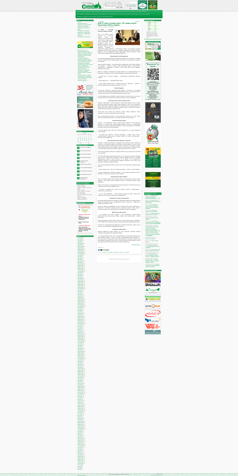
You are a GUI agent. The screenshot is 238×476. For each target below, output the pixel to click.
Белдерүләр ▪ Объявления (83, 26)
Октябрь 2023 (80, 287)
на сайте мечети (154, 32)
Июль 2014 (80, 448)
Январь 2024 (80, 282)
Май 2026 (79, 242)
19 (82, 139)
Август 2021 (80, 325)
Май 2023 (79, 294)
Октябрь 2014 (80, 444)
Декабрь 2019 (80, 354)
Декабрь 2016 (80, 406)
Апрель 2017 (80, 400)
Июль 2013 (80, 466)
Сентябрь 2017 (81, 393)
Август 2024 (80, 272)
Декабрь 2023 (80, 284)
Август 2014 (80, 447)
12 (82, 138)
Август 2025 (80, 255)
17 (78, 139)
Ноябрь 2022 (80, 303)
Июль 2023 (80, 291)
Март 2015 (80, 437)
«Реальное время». (136, 244)
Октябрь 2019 (80, 357)
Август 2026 (80, 237)
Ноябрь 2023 (80, 285)
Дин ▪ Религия (123, 14)
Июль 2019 (80, 361)
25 (80, 140)
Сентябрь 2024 (81, 271)
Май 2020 (79, 346)
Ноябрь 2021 (80, 320)
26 (82, 140)
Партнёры (80, 35)
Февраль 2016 (80, 421)
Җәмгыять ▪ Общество (120, 11)
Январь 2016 (80, 422)
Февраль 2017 (80, 403)
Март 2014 (80, 454)
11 (80, 138)
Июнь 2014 (80, 450)
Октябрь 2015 (80, 427)
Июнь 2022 (80, 310)
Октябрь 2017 (80, 392)
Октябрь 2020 (80, 339)
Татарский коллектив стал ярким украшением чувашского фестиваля (152, 265)
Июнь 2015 (80, 432)
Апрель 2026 (80, 243)
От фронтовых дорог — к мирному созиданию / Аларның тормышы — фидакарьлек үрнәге (152, 255)
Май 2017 (79, 399)
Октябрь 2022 (80, 304)
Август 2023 (80, 290)
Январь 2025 (80, 265)
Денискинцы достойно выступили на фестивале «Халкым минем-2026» (152, 246)
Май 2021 (79, 329)
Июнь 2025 (80, 258)
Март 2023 (80, 297)
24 (78, 140)
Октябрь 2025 (80, 252)
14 (86, 138)
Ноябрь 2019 (80, 355)
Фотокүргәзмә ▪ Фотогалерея (83, 30)
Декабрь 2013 (80, 459)
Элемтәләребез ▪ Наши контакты (84, 36)
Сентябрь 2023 (81, 288)
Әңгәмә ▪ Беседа (110, 11)
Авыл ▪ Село (138, 14)
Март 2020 (80, 349)
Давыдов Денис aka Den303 (156, 475)
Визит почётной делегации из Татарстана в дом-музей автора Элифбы (153, 201)
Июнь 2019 (80, 362)
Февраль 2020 (80, 351)
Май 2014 (79, 451)
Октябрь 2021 (80, 322)
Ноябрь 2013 (80, 460)
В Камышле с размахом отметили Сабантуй (151, 218)
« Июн (80, 142)
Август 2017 (80, 395)
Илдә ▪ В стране (80, 11)
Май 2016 (79, 416)
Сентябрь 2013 (81, 463)
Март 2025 (80, 262)
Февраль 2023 (80, 298)
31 (78, 141)
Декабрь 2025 (80, 249)
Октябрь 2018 (80, 374)
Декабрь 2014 (80, 441)
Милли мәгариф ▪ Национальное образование (87, 14)
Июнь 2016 (80, 415)
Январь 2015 (80, 440)
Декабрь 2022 (80, 301)
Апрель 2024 (80, 278)
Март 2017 (80, 402)
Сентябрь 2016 (81, 411)
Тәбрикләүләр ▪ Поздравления (84, 27)
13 (84, 138)
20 (84, 139)
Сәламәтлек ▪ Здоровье (82, 16)
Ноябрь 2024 (80, 268)
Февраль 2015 (80, 438)
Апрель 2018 (80, 383)
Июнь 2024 (80, 275)
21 (86, 139)
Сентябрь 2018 (81, 376)
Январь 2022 (80, 317)
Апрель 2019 (80, 365)
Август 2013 (80, 464)
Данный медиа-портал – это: (82, 50)
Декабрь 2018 (80, 371)
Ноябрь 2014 (80, 443)
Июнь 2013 (80, 467)
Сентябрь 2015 (81, 428)
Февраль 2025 (80, 263)
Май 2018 (79, 381)
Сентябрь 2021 (81, 323)
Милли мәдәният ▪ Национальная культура (109, 14)
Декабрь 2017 (80, 389)
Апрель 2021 (80, 330)
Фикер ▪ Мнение (92, 16)
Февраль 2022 (80, 316)
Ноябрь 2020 (80, 338)
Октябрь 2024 (80, 269)
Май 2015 (79, 434)
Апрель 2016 (80, 418)
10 (78, 138)
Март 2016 (80, 419)
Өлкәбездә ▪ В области (90, 11)
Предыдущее (101, 21)
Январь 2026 (80, 247)
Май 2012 (79, 469)
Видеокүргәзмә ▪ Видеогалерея (84, 33)
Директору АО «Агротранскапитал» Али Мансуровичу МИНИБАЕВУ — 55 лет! (152, 197)
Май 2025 (79, 259)
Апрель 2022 (80, 313)
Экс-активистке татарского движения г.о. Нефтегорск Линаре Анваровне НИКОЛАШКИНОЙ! (152, 222)
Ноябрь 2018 (80, 373)
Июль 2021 (80, 326)
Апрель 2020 (80, 348)
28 (86, 140)
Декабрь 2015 (80, 424)
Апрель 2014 (80, 453)
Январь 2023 (80, 300)
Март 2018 (80, 384)
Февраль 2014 (80, 456)
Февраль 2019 (80, 368)
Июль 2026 (80, 239)
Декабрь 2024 (80, 266)
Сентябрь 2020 (81, 341)
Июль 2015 (80, 431)
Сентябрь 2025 (81, 253)
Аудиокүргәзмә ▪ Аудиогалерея (84, 32)
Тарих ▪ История (145, 14)
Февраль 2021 (80, 333)
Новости (79, 21)
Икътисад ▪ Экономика (141, 11)
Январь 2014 (80, 457)
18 (80, 139)
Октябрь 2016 (80, 409)
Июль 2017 (80, 396)
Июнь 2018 (80, 380)
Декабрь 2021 (80, 319)
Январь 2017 (80, 405)
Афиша (79, 29)
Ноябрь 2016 (80, 408)
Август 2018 (80, 377)
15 (88, 138)
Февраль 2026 (80, 246)
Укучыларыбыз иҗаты (107, 16)
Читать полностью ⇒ (82, 80)
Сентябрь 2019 (81, 358)
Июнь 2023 (80, 293)
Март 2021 (80, 332)
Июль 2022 (80, 309)
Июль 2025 (80, 256)
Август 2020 (80, 342)
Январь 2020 (80, 352)
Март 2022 (80, 314)
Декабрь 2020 (80, 336)
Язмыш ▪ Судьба (130, 14)
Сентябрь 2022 (81, 306)
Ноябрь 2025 (80, 250)
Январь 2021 (80, 335)
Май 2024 (79, 277)
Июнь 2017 (80, 397)
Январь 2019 (80, 370)
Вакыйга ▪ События (101, 11)
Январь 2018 (80, 387)
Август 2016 (80, 412)
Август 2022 (80, 307)
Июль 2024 (80, 274)
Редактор (111, 26)
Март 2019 (80, 367)
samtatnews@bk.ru (132, 4)
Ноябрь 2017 (80, 390)
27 (84, 140)
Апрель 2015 (80, 435)
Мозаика (99, 16)
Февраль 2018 (80, 386)
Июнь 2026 (80, 240)
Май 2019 (79, 364)
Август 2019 (80, 360)
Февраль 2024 (80, 281)
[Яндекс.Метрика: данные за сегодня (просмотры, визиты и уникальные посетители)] (82, 475)
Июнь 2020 (80, 345)
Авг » (89, 142)
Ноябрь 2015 (80, 425)
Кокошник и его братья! (150, 238)
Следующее (137, 21)
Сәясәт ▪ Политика (130, 11)
